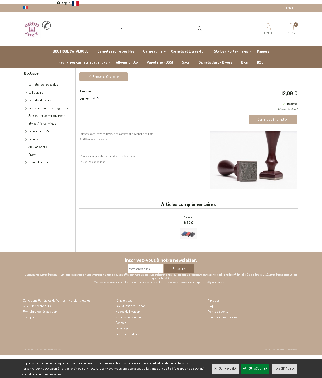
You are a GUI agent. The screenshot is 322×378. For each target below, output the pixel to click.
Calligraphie (152, 51)
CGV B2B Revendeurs (37, 306)
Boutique (31, 73)
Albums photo (127, 62)
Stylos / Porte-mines (231, 51)
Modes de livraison (127, 311)
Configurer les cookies (222, 317)
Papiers (263, 51)
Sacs (186, 62)
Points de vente (218, 311)
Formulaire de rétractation (40, 311)
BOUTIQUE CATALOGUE (70, 51)
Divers (32, 155)
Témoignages (123, 300)
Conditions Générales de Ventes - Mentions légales (56, 300)
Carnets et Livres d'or (188, 51)
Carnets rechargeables (115, 51)
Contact (120, 323)
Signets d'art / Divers (215, 62)
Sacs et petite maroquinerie (46, 116)
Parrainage (122, 328)
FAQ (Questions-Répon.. (131, 306)
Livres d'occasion (39, 162)
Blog (244, 62)
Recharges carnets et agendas (82, 62)
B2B (260, 62)
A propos (214, 300)
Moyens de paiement (129, 317)
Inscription (30, 317)
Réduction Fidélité (127, 334)
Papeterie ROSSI (160, 62)
